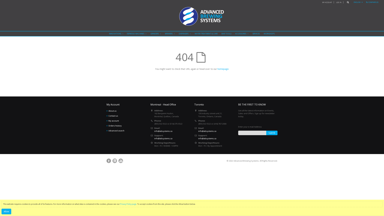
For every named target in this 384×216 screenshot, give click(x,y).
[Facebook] (108, 161)
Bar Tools (226, 33)
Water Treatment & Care (206, 33)
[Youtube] (120, 161)
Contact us (113, 115)
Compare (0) (373, 2)
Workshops (269, 33)
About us (112, 111)
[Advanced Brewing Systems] (192, 17)
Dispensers (184, 33)
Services (256, 33)
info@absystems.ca (163, 131)
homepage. (223, 68)
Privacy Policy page (128, 204)
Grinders (154, 33)
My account (113, 120)
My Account (327, 2)
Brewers (169, 33)
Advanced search (116, 130)
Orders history (115, 125)
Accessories (240, 33)
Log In (338, 2)
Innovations (115, 33)
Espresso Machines (135, 33)
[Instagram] (114, 161)
